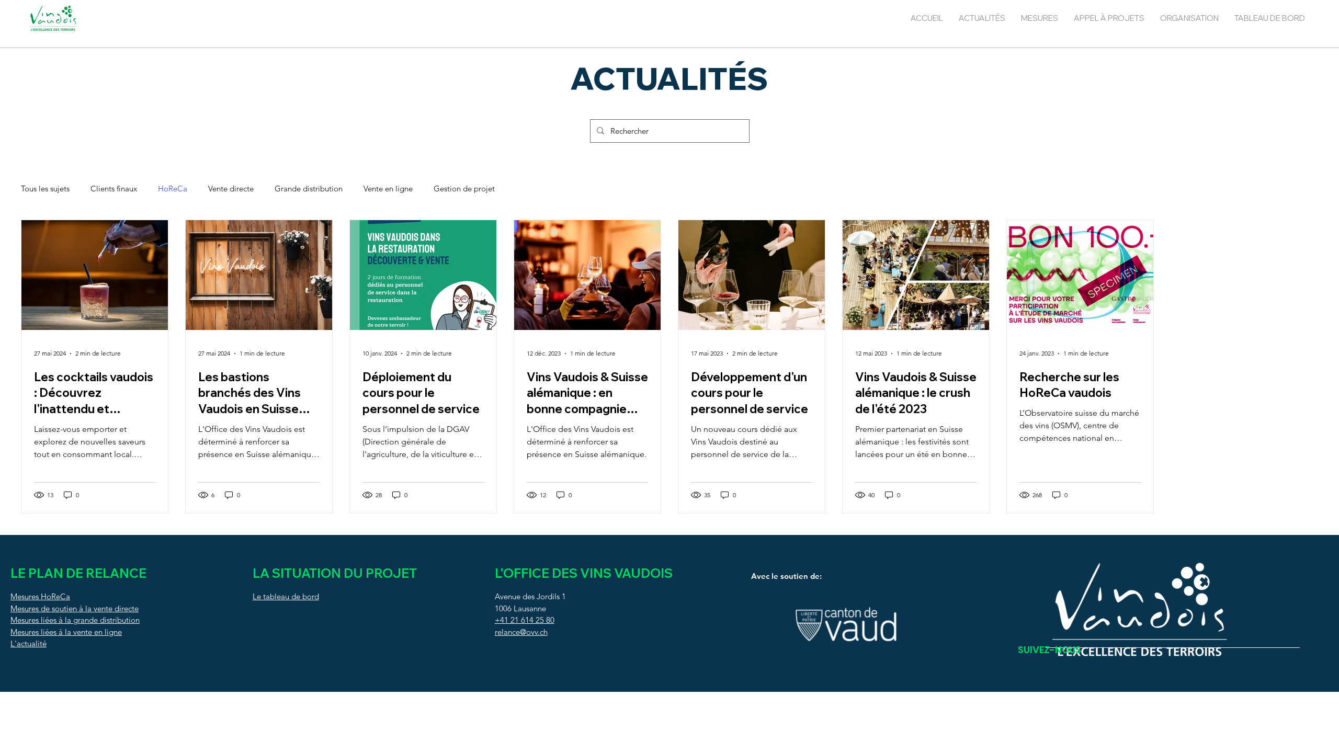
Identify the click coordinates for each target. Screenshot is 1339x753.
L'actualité (28, 643)
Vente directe (231, 188)
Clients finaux (113, 188)
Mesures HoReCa (40, 596)
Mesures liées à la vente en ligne (66, 632)
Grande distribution (309, 188)
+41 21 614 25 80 (524, 620)
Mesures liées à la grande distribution (75, 620)
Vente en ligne (388, 188)
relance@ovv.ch (521, 632)
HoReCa (172, 188)
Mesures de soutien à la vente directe (74, 608)
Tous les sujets (45, 188)
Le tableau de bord (286, 596)
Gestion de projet (464, 188)
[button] (1039, 18)
